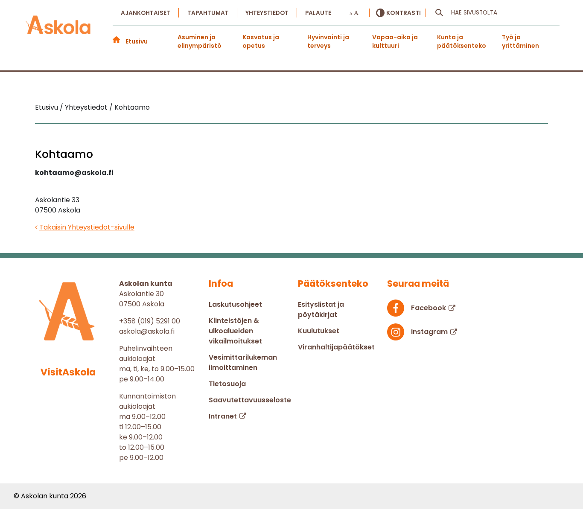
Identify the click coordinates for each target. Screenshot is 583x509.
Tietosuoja (227, 384)
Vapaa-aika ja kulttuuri (395, 41)
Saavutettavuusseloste (250, 400)
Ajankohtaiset (145, 13)
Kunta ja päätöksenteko (461, 41)
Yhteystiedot (267, 13)
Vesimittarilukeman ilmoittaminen (243, 362)
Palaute (318, 13)
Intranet (223, 416)
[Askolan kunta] (58, 30)
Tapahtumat (208, 13)
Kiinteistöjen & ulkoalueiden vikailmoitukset (235, 331)
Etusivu (136, 41)
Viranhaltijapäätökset (336, 347)
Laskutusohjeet (235, 304)
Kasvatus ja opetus (260, 41)
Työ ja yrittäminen (520, 41)
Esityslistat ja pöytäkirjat (321, 310)
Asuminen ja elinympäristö (200, 41)
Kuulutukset (318, 331)
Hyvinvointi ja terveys (328, 41)
